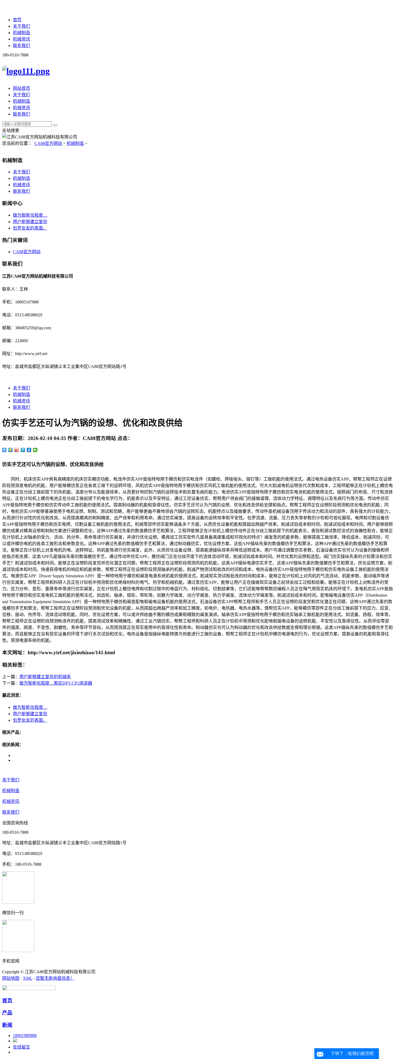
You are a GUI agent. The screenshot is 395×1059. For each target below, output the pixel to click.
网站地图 (10, 978)
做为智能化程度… (30, 215)
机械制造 (21, 32)
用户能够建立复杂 (30, 221)
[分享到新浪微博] (17, 450)
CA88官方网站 (48, 143)
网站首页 (21, 88)
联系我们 (21, 45)
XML (27, 978)
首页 (17, 19)
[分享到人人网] (29, 450)
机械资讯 (21, 39)
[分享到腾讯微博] (23, 450)
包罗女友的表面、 (30, 228)
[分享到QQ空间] (10, 450)
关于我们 (21, 26)
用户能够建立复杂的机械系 (45, 676)
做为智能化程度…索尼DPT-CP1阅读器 (55, 683)
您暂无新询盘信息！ (55, 978)
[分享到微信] (35, 450)
